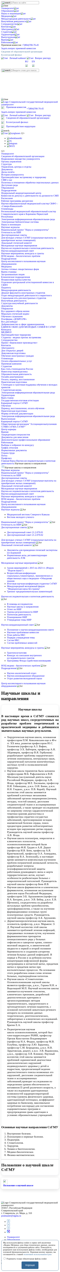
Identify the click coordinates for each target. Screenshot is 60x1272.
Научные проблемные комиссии (23, 632)
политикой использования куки (38, 1254)
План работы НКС (16, 635)
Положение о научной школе (18, 1185)
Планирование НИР (17, 617)
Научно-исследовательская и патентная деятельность (27, 248)
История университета (12, 174)
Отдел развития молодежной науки (24, 678)
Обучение (6, 405)
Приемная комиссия (16, 107)
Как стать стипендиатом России (17, 369)
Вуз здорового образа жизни (15, 311)
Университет (7, 8)
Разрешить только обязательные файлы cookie (26, 1259)
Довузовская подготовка (13, 353)
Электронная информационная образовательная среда (28, 219)
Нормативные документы (14, 450)
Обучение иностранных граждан (17, 356)
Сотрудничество (9, 24)
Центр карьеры (8, 429)
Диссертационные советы (14, 235)
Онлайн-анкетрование (12, 377)
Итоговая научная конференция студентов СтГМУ (32, 583)
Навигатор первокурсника (14, 371)
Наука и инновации (11, 13)
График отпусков (9, 447)
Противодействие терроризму (16, 335)
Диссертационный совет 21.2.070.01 (25, 532)
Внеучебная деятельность (14, 21)
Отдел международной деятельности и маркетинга (26, 295)
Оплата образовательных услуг (16, 361)
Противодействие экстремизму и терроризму (23, 177)
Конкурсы (6, 329)
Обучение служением (12, 316)
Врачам (4, 40)
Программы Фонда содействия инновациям (29, 660)
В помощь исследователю (20, 604)
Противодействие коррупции (20, 126)
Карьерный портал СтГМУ (14, 403)
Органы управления (11, 161)
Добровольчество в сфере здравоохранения (22, 324)
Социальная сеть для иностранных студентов (23, 298)
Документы (7, 169)
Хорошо (30, 1265)
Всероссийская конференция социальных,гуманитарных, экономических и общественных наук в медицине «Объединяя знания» (30, 577)
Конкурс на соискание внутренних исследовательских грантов (24, 656)
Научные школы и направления (22, 606)
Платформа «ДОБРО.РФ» (14, 319)
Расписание (7, 198)
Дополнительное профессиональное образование (25, 440)
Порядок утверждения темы (21, 637)
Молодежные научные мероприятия (19, 245)
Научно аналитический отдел (21, 673)
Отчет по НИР (14, 609)
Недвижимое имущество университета (20, 159)
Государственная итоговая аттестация (20, 400)
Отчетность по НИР (11, 232)
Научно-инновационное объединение (26, 676)
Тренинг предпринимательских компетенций (29, 591)
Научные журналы (10, 227)
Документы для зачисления (14, 437)
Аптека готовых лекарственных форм (20, 269)
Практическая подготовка (14, 382)
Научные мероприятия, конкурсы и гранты (22, 253)
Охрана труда (8, 453)
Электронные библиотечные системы (20, 222)
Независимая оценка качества (16, 279)
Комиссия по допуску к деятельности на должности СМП (30, 195)
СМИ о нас (6, 180)
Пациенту (6, 287)
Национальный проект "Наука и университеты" (25, 230)
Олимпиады (7, 209)
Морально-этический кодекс (15, 314)
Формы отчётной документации (17, 413)
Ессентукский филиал (11, 55)
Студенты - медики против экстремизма (21, 337)
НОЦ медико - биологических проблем (20, 256)
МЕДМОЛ (6, 332)
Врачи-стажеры (8, 272)
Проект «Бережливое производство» (19, 342)
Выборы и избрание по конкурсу (17, 445)
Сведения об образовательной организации (21, 51)
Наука (13, 461)
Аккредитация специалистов (15, 434)
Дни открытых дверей (12, 350)
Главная (5, 461)
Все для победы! (9, 321)
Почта (4, 455)
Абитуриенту (7, 29)
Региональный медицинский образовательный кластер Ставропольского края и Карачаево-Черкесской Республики (28, 214)
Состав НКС (13, 640)
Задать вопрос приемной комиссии (18, 48)
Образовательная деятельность (16, 374)
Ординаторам (8, 34)
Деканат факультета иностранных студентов (23, 293)
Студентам (6, 32)
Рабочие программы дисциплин (17, 201)
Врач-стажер (7, 398)
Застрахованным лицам (12, 274)
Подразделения (8, 190)
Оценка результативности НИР (22, 612)
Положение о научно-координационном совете (30, 629)
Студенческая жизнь (11, 390)
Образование (7, 11)
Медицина (6, 16)
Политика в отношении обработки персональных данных (30, 182)
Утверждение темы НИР (19, 620)
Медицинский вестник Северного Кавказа (28, 514)
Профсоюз (6, 458)
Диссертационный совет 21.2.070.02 (25, 535)
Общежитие (7, 308)
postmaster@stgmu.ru (11, 1216)
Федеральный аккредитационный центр (21, 193)
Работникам (7, 42)
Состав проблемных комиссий (22, 643)
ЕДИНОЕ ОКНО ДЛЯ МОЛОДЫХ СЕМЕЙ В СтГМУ (28, 327)
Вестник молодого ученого (20, 517)
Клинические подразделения (15, 277)
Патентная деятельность (19, 614)
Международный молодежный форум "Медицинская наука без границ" (26, 587)
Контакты (6, 26)
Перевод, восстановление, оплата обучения (22, 408)
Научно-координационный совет (17, 251)
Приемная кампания (11, 363)
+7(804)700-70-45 (30, 45)
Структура (6, 164)
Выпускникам (8, 37)
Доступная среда (9, 185)
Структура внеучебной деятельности (19, 303)
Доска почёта (7, 172)
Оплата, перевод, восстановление (18, 379)
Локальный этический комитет (16, 243)
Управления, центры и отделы (16, 167)
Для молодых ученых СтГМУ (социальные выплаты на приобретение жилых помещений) (28, 239)
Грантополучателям (17, 653)
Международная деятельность (16, 19)
